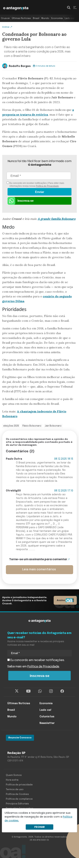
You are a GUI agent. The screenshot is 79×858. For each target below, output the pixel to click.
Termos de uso (15, 789)
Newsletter (47, 723)
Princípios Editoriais (17, 804)
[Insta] (51, 691)
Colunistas (47, 716)
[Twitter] (17, 691)
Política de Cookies (17, 794)
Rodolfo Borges (20, 66)
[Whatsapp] (40, 691)
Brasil (36, 18)
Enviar (39, 192)
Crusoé (5, 18)
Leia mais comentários (39, 569)
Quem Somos (14, 775)
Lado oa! (70, 18)
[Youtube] (28, 691)
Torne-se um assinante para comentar (38, 559)
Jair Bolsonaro (53, 426)
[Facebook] (62, 691)
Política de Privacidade (47, 186)
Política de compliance (19, 799)
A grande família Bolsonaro (57, 219)
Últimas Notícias (21, 18)
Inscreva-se (25, 200)
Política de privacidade (19, 785)
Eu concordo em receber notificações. (37, 660)
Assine (61, 600)
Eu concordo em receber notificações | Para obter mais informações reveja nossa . (36, 184)
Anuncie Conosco (20, 738)
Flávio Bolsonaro (31, 426)
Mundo (45, 18)
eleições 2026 (11, 426)
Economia (57, 18)
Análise (5, 27)
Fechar (39, 827)
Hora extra (12, 780)
